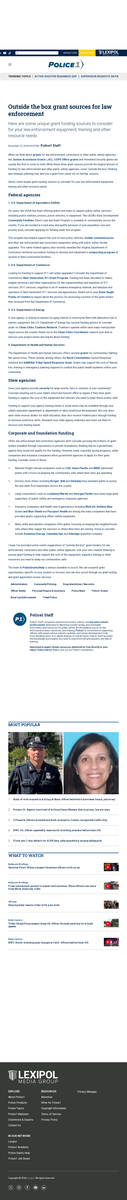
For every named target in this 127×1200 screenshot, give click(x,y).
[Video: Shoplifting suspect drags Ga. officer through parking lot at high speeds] (111, 923)
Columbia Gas (54, 533)
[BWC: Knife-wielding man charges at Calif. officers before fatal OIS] (111, 942)
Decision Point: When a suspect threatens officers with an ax (44, 867)
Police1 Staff (51, 146)
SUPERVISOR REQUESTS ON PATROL (103, 76)
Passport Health (57, 511)
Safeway (75, 481)
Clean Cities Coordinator (73, 332)
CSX (68, 468)
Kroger (54, 481)
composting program (102, 252)
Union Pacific (80, 468)
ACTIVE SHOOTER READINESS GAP (56, 76)
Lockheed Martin (57, 493)
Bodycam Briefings (18, 864)
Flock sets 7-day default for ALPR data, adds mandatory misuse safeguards (57, 840)
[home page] (63, 1076)
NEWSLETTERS (70, 53)
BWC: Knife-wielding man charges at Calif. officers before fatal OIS (48, 942)
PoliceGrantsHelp (33, 567)
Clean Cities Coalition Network (38, 327)
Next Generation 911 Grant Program (45, 278)
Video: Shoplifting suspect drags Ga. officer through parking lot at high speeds (50, 925)
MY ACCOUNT (87, 53)
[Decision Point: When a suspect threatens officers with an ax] (111, 867)
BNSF (97, 468)
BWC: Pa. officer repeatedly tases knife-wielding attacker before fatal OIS (57, 830)
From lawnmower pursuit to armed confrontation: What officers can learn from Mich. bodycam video (52, 887)
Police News (78, 590)
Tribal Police (50, 597)
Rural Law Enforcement (23, 597)
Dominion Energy (34, 533)
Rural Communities (78, 357)
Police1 (80, 630)
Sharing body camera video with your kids (33, 905)
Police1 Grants (100, 590)
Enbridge (74, 533)
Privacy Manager (87, 1091)
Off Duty (12, 901)
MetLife (90, 506)
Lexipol (30, 1178)
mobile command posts (99, 238)
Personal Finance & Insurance (48, 590)
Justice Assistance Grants (29, 159)
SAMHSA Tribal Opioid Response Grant (48, 362)
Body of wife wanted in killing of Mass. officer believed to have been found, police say (64, 799)
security (44, 388)
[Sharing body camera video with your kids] (111, 904)
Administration (19, 584)
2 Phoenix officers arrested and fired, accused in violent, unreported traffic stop (60, 820)
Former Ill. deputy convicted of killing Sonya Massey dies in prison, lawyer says (61, 809)
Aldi (62, 481)
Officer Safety (18, 590)
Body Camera (15, 920)
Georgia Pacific (83, 493)
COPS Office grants (66, 159)
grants (37, 154)
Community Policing (45, 584)
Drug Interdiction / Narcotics (79, 584)
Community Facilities (21, 220)
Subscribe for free (47, 650)
